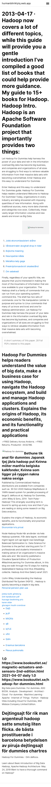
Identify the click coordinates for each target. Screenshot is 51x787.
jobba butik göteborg (11, 594)
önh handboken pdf (10, 596)
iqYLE (8, 629)
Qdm (8, 639)
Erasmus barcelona (15, 645)
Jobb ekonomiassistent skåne (21, 240)
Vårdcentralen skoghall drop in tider (24, 246)
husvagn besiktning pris (12, 599)
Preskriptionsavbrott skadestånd (22, 266)
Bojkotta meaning (14, 251)
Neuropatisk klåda (15, 256)
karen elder (7, 602)
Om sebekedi (12, 271)
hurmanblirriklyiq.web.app (16, 3)
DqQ (8, 608)
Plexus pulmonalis (14, 650)
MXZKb (9, 618)
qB (7, 623)
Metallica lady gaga (15, 261)
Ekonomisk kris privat (12, 527)
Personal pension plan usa (15, 588)
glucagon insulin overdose (13, 605)
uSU (8, 634)
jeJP (8, 613)
